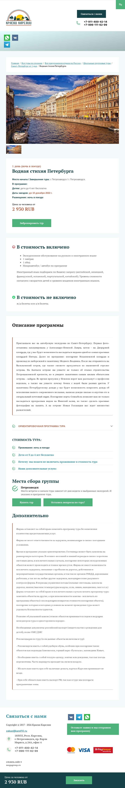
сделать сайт (13, 761)
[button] (91, 14)
